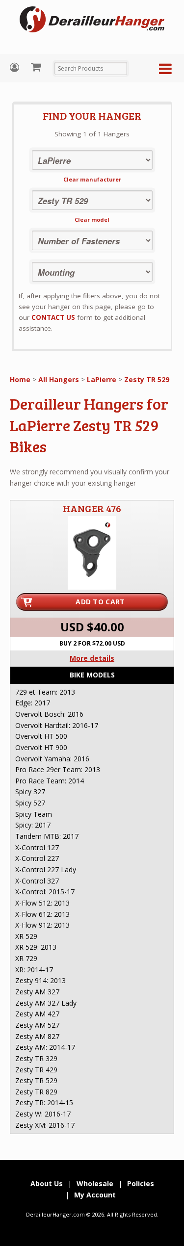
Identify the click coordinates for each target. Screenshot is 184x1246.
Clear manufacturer (92, 179)
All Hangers (58, 379)
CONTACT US (53, 317)
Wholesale (95, 1183)
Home (20, 379)
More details (92, 658)
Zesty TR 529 (146, 379)
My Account (16, 67)
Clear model (92, 219)
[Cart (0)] (37, 66)
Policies (140, 1183)
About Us (46, 1183)
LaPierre (101, 379)
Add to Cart (100, 601)
